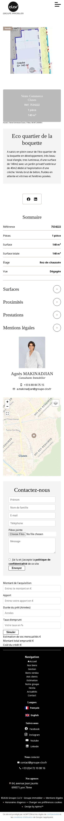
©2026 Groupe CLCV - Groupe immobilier (22, 797)
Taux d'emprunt (12, 619)
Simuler (10, 632)
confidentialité (53, 814)
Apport (7, 595)
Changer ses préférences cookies (45, 802)
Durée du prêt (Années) (16, 607)
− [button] (7, 406)
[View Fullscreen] (7, 413)
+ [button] (7, 402)
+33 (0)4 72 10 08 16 (33, 768)
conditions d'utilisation (23, 817)
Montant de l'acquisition (17, 583)
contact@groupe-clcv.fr (34, 762)
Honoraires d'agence (15, 802)
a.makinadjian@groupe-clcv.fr (34, 389)
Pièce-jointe (16, 530)
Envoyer (17, 568)
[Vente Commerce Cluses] (32, 71)
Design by (33, 806)
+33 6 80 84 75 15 (34, 385)
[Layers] (55, 402)
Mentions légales (54, 797)
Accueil (5, 122)
